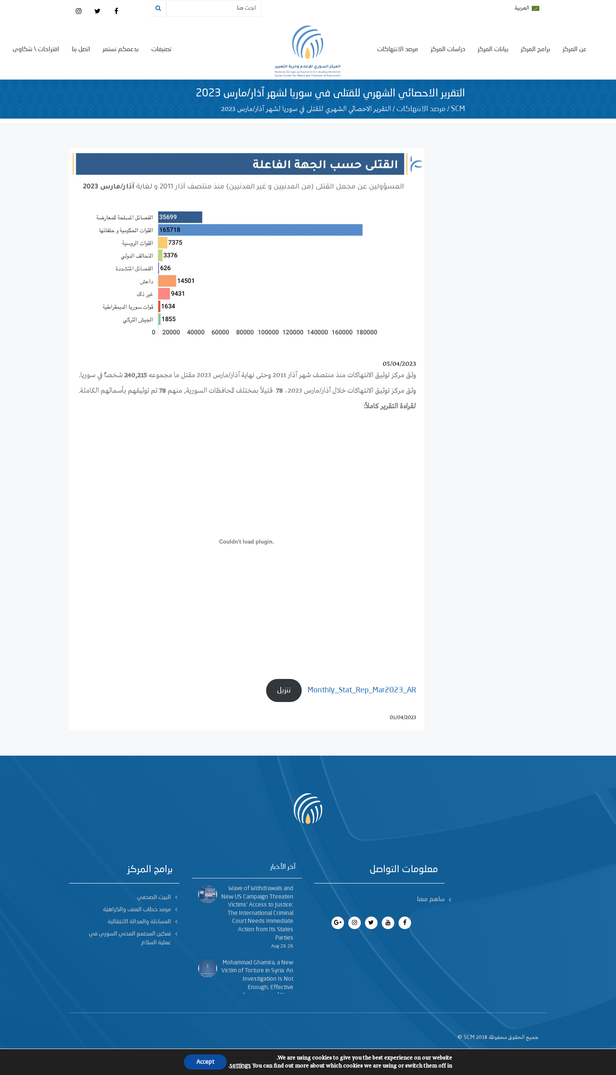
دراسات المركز (448, 50)
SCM (458, 109)
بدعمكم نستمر (121, 50)
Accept (205, 1062)
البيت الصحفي (154, 897)
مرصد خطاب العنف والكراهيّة (137, 909)
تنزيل (284, 690)
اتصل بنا (81, 50)
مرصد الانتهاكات (397, 50)
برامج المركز (535, 50)
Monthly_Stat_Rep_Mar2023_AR (362, 690)
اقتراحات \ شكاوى (36, 50)
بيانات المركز (493, 50)
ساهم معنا (431, 899)
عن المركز (575, 50)
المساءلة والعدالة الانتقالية (139, 922)
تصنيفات (161, 50)
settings (240, 1066)
